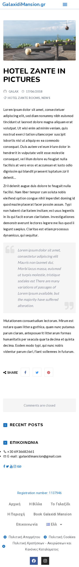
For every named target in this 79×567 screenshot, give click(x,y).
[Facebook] (34, 561)
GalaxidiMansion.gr (23, 4)
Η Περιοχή (16, 514)
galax (13, 91)
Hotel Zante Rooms (24, 98)
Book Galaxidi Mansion (53, 514)
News (45, 98)
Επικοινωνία (27, 524)
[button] (64, 4)
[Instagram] (45, 561)
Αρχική (14, 504)
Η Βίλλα (35, 504)
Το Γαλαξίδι (60, 504)
